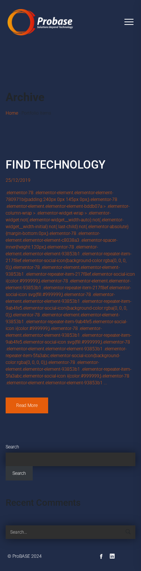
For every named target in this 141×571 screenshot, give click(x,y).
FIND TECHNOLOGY (55, 164)
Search (12, 447)
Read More (27, 405)
